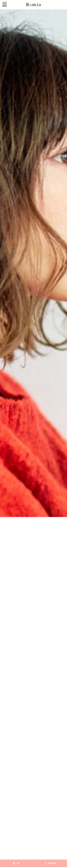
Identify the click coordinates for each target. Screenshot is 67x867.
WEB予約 (52, 863)
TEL (18, 863)
